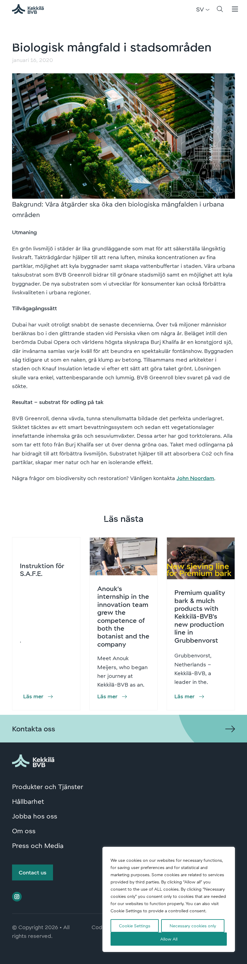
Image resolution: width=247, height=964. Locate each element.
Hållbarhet (28, 801)
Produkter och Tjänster (47, 786)
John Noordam (195, 478)
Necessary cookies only (193, 925)
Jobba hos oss (34, 816)
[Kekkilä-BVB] (33, 760)
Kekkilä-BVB (31, 9)
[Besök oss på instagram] (17, 896)
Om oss (24, 830)
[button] (219, 9)
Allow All (168, 938)
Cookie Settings (134, 925)
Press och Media (38, 845)
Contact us (32, 872)
